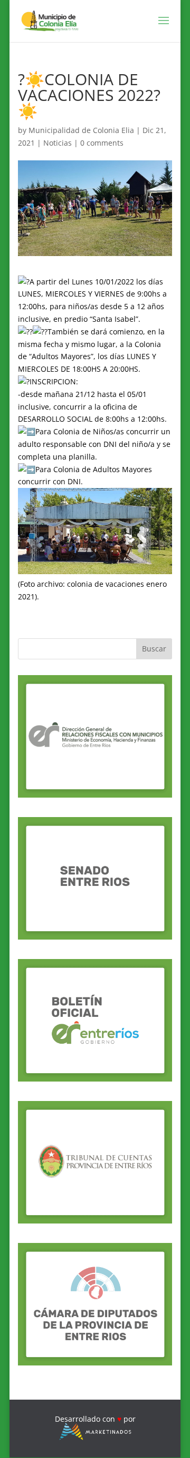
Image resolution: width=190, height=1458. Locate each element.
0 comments (102, 143)
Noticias (57, 143)
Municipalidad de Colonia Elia (81, 130)
